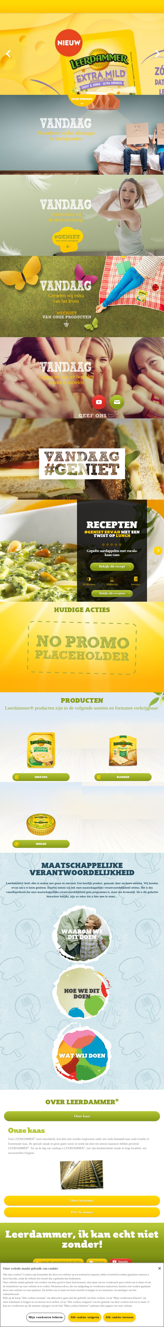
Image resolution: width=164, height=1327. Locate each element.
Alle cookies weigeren (84, 1317)
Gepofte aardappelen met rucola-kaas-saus (112, 552)
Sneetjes (135, 584)
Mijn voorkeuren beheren (46, 1317)
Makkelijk (112, 584)
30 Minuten (89, 584)
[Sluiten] (159, 1268)
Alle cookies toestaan (119, 1317)
